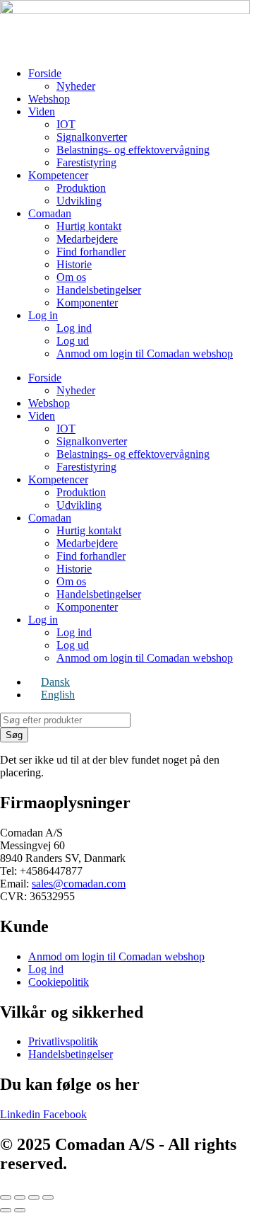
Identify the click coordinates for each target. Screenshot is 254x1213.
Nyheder (75, 86)
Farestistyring (86, 162)
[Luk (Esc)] (48, 1197)
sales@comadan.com (79, 884)
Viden (41, 111)
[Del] (34, 1197)
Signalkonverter (91, 137)
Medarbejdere (87, 239)
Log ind (74, 328)
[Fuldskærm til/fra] (19, 1197)
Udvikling (79, 201)
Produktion (81, 188)
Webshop (49, 99)
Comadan (49, 213)
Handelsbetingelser (98, 290)
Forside (44, 73)
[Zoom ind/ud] (5, 1197)
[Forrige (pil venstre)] (5, 1210)
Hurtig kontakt (88, 226)
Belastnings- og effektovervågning (133, 150)
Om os (71, 277)
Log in (43, 315)
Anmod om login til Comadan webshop (144, 353)
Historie (74, 264)
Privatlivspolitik (63, 1041)
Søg (14, 735)
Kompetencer (58, 175)
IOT (65, 124)
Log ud (72, 341)
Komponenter (87, 303)
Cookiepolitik (58, 982)
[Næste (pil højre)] (19, 1210)
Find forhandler (91, 252)
